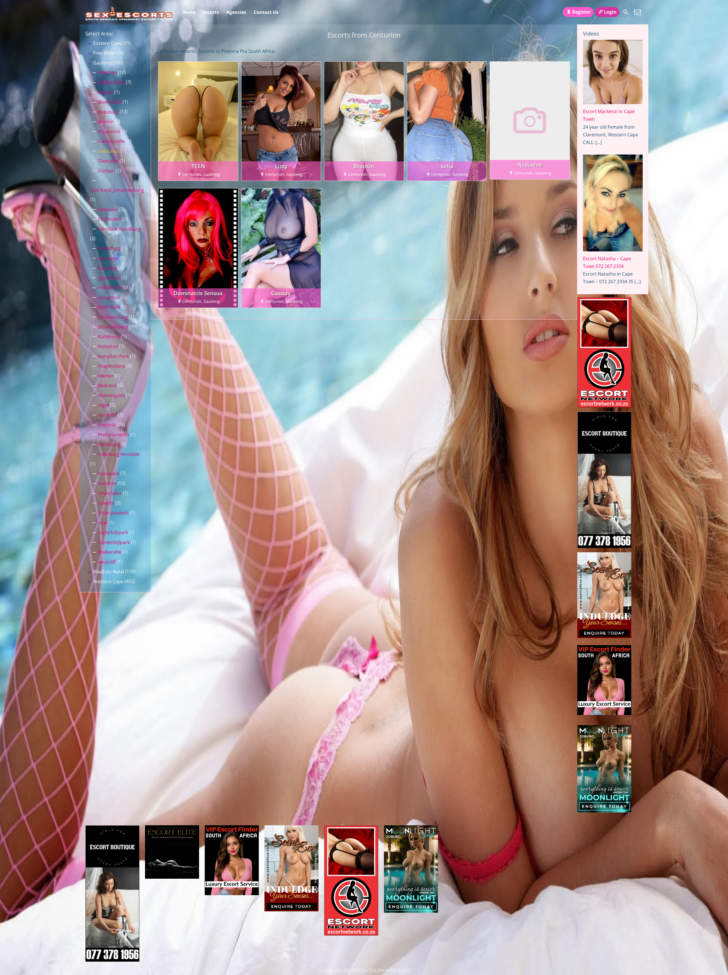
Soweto (106, 503)
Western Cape (108, 581)
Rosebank (108, 473)
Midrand (107, 385)
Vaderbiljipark (113, 532)
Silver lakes (110, 493)
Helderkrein (110, 287)
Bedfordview (111, 82)
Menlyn (106, 376)
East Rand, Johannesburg (117, 190)
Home (188, 12)
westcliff (107, 562)
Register (581, 12)
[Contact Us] (637, 12)
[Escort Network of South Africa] (604, 406)
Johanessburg (113, 317)
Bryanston (109, 131)
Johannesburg (113, 327)
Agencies (236, 12)
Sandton (107, 483)
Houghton (109, 297)
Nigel (103, 405)
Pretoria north (113, 435)
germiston (109, 278)
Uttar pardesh (113, 513)
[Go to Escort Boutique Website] (604, 546)
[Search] (626, 12)
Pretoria (107, 425)
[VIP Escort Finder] (604, 713)
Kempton (108, 346)
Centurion (109, 151)
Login (610, 12)
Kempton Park (113, 356)
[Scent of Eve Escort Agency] (604, 636)
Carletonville (111, 141)
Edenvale (107, 209)
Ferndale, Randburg (119, 229)
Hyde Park (109, 307)
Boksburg (108, 112)
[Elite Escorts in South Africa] (172, 877)
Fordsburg (109, 248)
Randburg (108, 444)
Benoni (105, 92)
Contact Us (266, 12)
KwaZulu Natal (108, 571)
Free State (104, 53)
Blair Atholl (109, 102)
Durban (106, 171)
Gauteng (102, 63)
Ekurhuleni (109, 219)
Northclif (107, 415)
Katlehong (109, 337)
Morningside (111, 395)
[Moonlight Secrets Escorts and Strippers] (604, 811)
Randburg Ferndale (118, 454)
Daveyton (108, 161)
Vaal (102, 523)
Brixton (106, 121)
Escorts (211, 12)
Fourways (108, 258)
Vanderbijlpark (114, 542)
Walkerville (109, 552)
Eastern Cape (107, 43)
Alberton (107, 72)
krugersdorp (111, 366)
